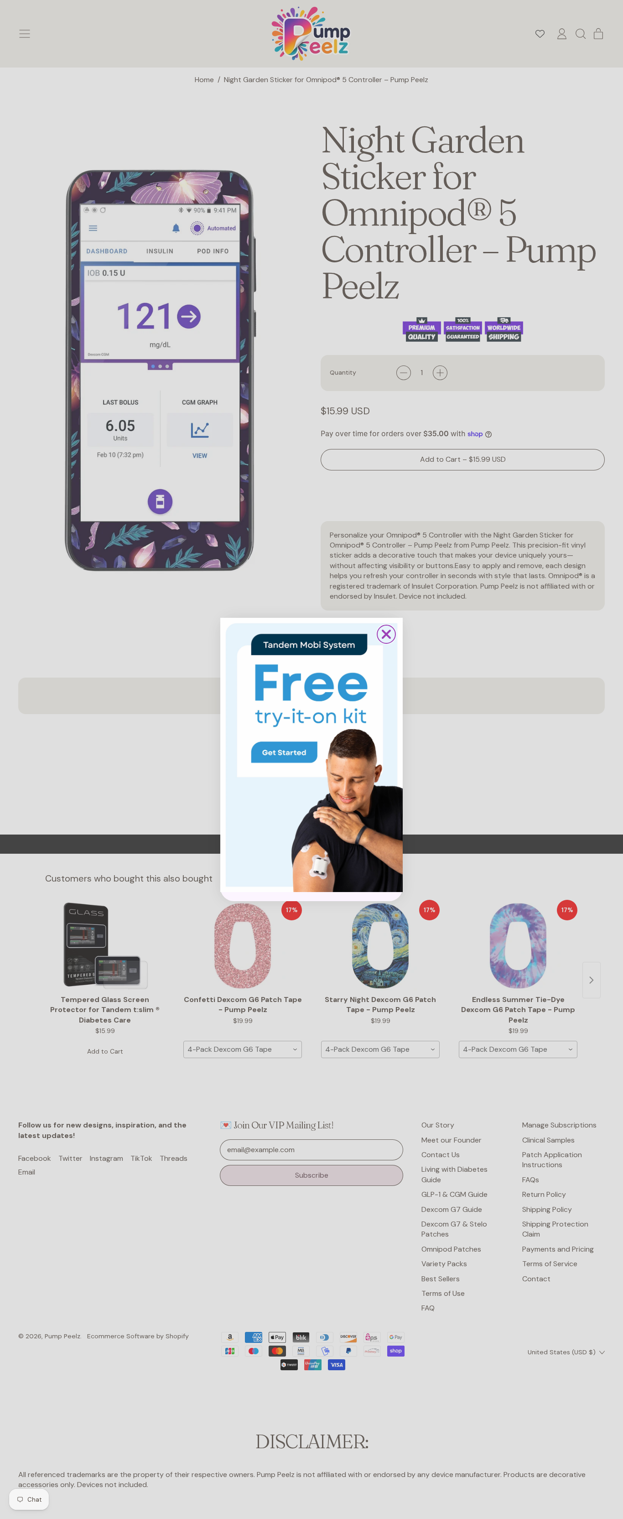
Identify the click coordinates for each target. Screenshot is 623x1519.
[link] (311, 755)
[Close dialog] (386, 634)
